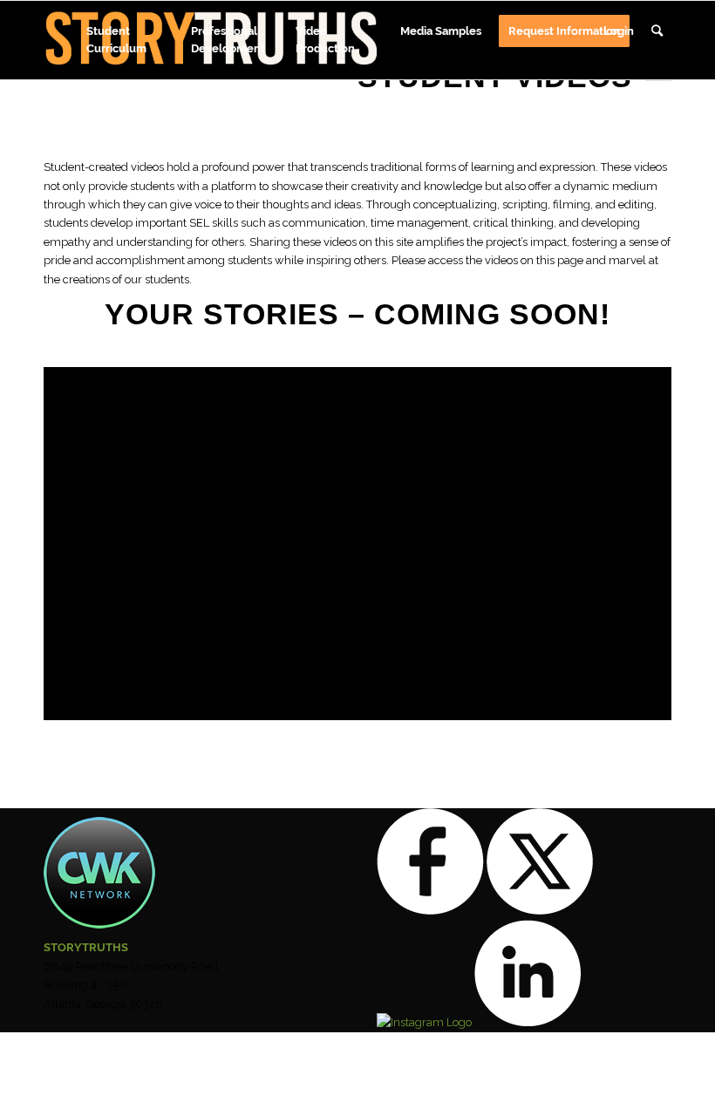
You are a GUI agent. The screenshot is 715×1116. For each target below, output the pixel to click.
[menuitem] (130, 34)
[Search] (657, 40)
